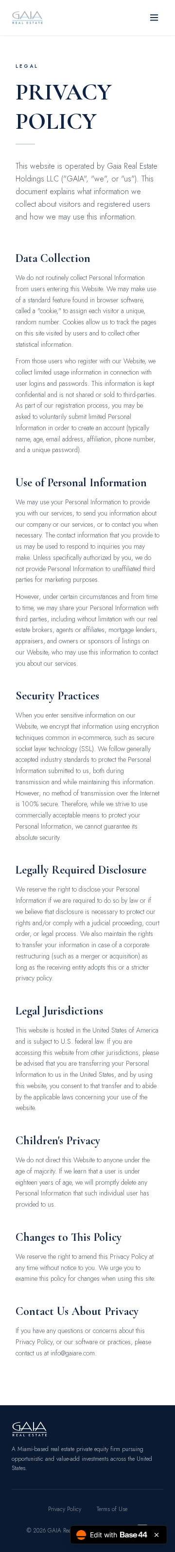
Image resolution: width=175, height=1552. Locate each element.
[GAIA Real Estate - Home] (27, 17)
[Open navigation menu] (154, 17)
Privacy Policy (64, 1509)
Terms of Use (112, 1509)
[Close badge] (156, 1535)
